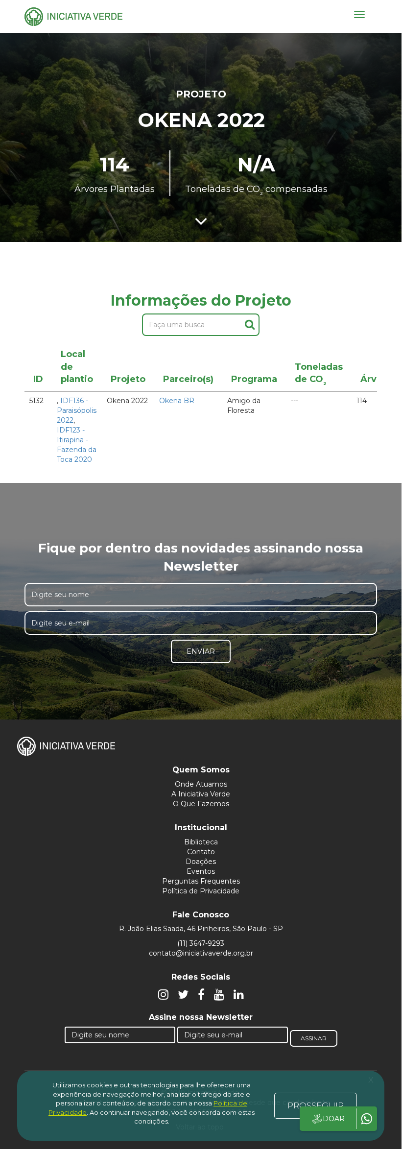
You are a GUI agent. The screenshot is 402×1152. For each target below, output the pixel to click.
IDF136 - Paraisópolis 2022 (76, 410)
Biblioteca (201, 842)
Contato (201, 851)
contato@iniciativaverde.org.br (201, 953)
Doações (201, 861)
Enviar (201, 651)
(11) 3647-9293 (200, 943)
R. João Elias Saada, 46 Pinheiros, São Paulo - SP (201, 928)
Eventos (201, 871)
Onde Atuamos (201, 784)
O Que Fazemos (201, 803)
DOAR (334, 1118)
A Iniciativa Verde (200, 794)
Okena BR (176, 400)
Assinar (314, 1038)
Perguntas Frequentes (201, 881)
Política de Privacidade (200, 891)
